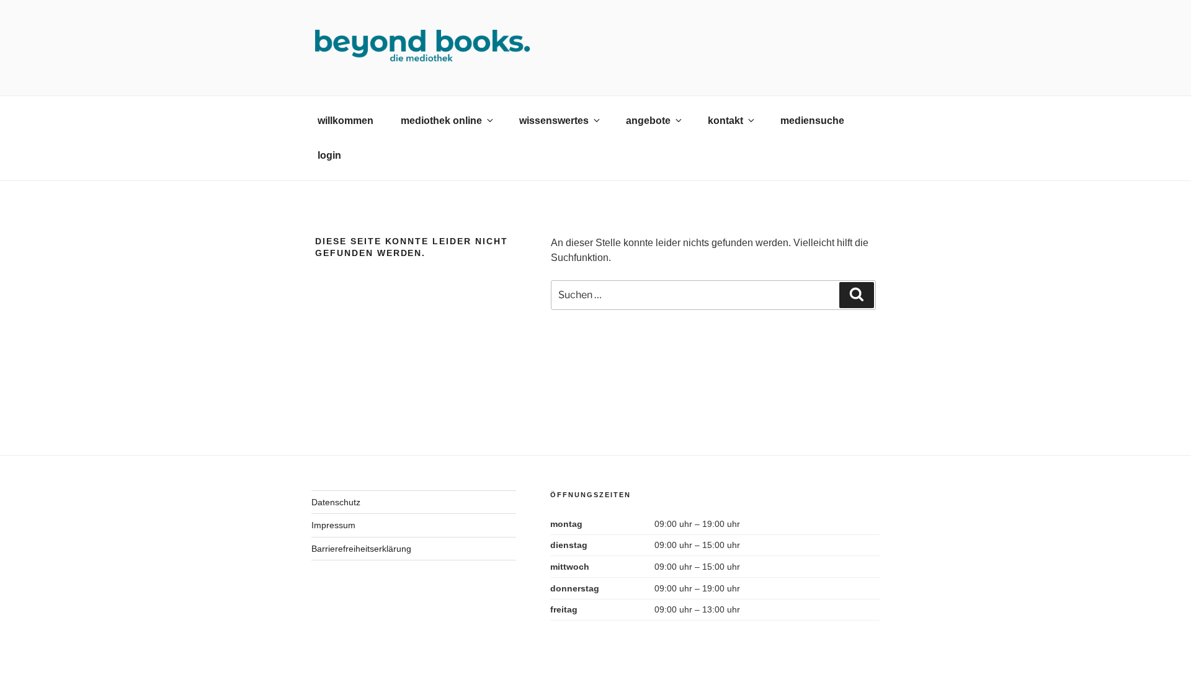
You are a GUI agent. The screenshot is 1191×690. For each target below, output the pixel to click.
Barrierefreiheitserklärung (361, 549)
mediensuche (812, 120)
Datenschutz (335, 502)
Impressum (333, 525)
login (329, 155)
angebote (648, 120)
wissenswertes (554, 120)
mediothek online (441, 120)
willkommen (345, 120)
